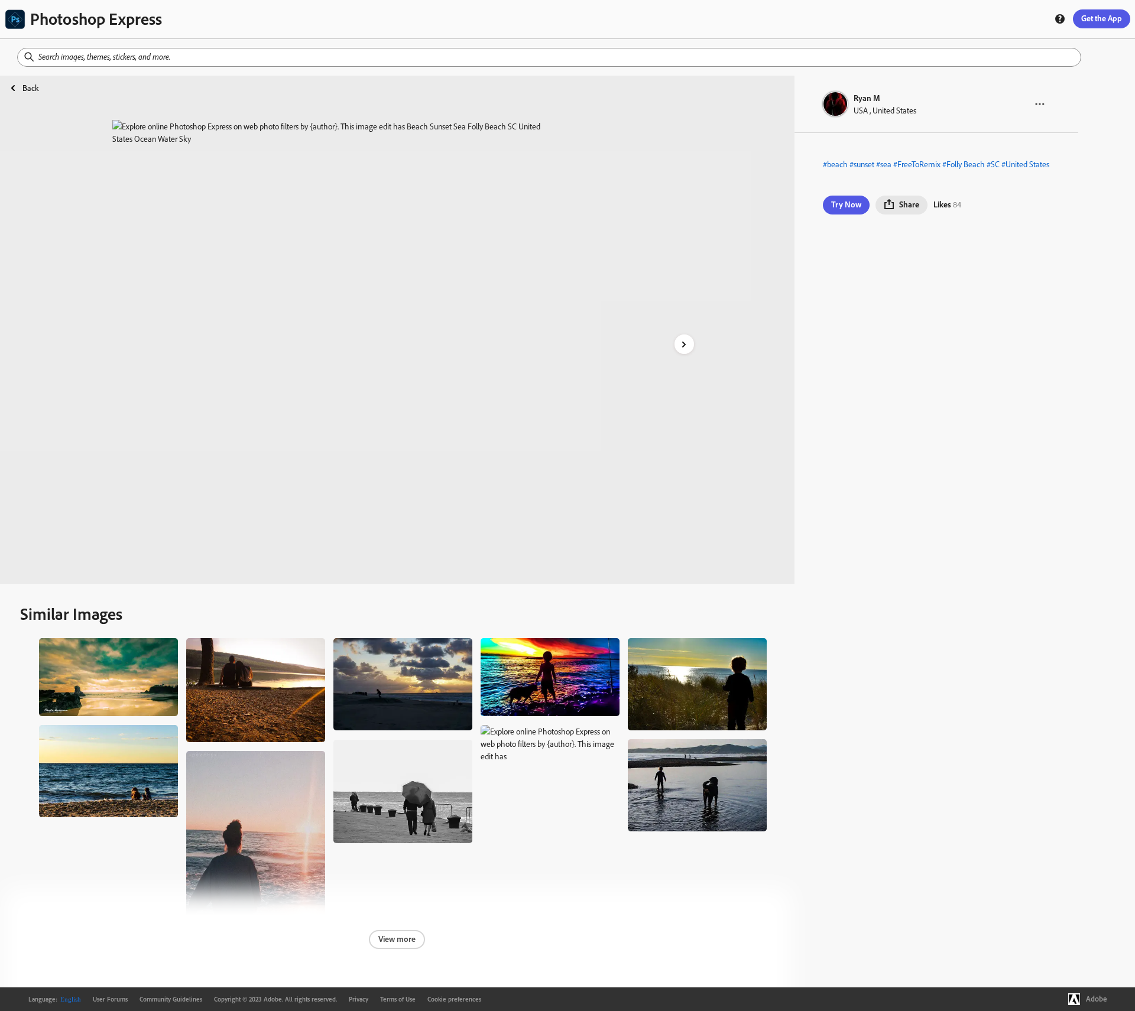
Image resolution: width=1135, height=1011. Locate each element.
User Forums (110, 999)
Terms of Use (398, 999)
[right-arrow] (684, 344)
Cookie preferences (454, 999)
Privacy (358, 999)
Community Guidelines (171, 999)
